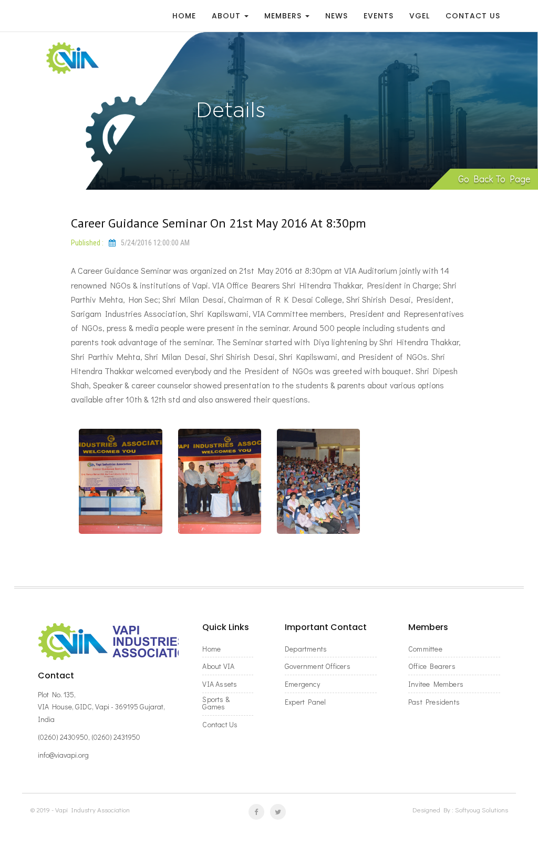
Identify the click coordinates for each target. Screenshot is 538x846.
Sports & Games (216, 703)
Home (184, 16)
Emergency (302, 684)
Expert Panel (305, 702)
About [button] (227, 16)
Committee (425, 649)
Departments (306, 649)
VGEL (419, 16)
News (336, 16)
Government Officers (317, 666)
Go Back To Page (494, 178)
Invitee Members (435, 684)
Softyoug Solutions (481, 809)
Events (379, 16)
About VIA (218, 666)
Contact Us (473, 16)
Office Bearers (432, 666)
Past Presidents (434, 702)
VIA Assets (219, 684)
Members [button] (284, 16)
